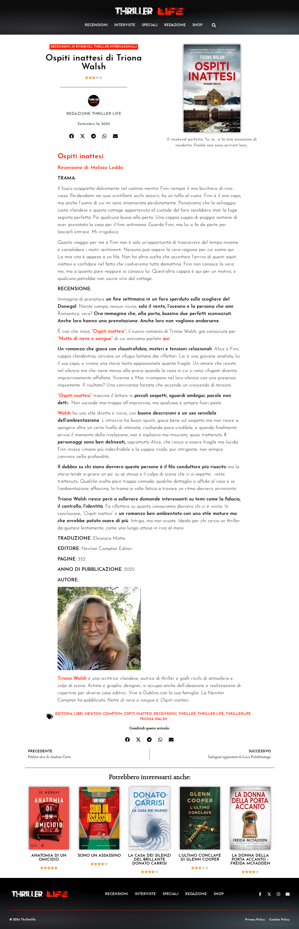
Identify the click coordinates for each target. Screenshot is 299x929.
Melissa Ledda (107, 167)
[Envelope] (288, 894)
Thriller (187, 714)
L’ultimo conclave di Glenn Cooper (200, 858)
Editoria (63, 714)
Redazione (175, 25)
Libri (78, 714)
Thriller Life (211, 714)
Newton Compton (103, 714)
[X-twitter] (269, 894)
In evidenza (82, 46)
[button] (214, 25)
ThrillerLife (238, 714)
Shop (197, 25)
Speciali (150, 25)
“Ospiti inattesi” (108, 331)
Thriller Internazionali (115, 46)
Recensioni (96, 25)
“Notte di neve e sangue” (85, 338)
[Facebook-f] (260, 894)
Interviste (124, 25)
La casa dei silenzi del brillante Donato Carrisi (149, 860)
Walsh (64, 413)
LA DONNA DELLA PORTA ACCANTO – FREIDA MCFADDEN (250, 860)
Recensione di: (73, 167)
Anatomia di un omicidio (48, 858)
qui (166, 338)
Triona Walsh (72, 678)
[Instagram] (278, 894)
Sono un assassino (99, 856)
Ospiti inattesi (81, 156)
